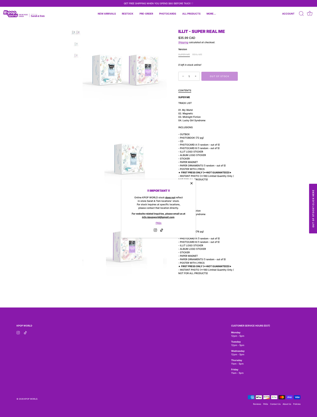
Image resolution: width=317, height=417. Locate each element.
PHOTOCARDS (167, 13)
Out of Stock (219, 76)
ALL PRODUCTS (191, 13)
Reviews (257, 404)
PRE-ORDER (146, 13)
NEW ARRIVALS (107, 13)
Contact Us (275, 404)
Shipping (183, 42)
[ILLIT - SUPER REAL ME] (76, 32)
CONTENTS (184, 90)
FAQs (158, 222)
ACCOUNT (288, 13)
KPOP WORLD (30, 399)
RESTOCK (127, 13)
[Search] (301, 13)
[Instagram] (155, 229)
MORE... (211, 13)
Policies (296, 404)
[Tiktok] (161, 229)
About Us (287, 404)
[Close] (191, 183)
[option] (75, 33)
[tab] (186, 90)
